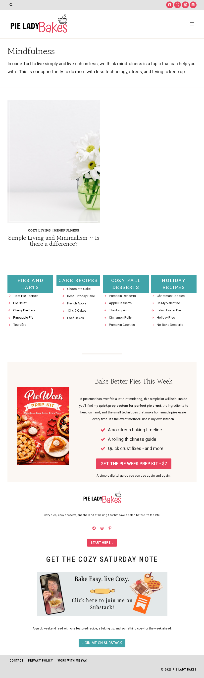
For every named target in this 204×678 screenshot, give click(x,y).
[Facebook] (169, 4)
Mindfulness (66, 230)
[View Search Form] (11, 4)
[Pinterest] (193, 4)
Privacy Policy (40, 660)
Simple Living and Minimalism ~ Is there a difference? (53, 240)
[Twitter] (177, 4)
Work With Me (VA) (72, 660)
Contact (17, 660)
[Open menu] (192, 24)
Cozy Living (39, 230)
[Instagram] (185, 4)
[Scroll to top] (191, 625)
